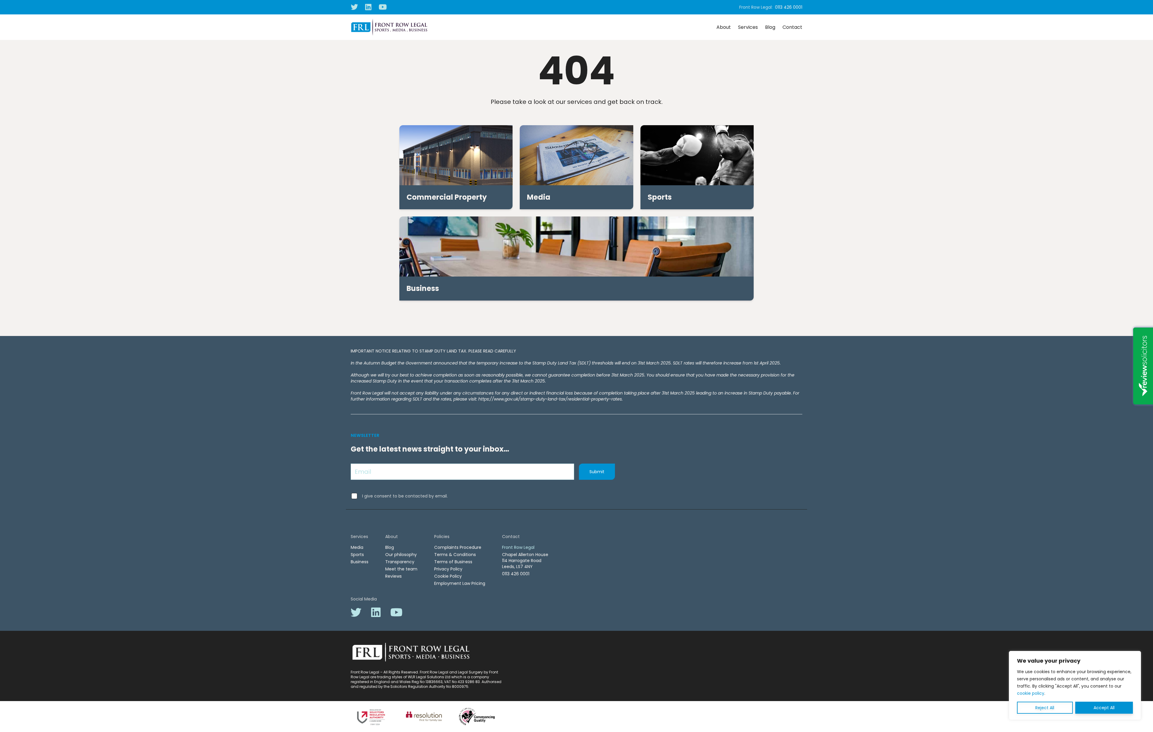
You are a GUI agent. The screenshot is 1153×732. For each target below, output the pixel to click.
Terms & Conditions (455, 555)
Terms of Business (453, 562)
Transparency (399, 562)
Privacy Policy (448, 569)
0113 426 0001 (788, 7)
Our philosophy (401, 555)
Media (357, 547)
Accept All (1104, 708)
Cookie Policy (448, 576)
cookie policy (1030, 693)
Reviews (393, 576)
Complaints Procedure (457, 547)
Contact (792, 27)
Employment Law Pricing (459, 583)
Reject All (1044, 708)
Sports (357, 555)
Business (359, 562)
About (723, 27)
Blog (770, 27)
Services (748, 27)
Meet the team (401, 569)
